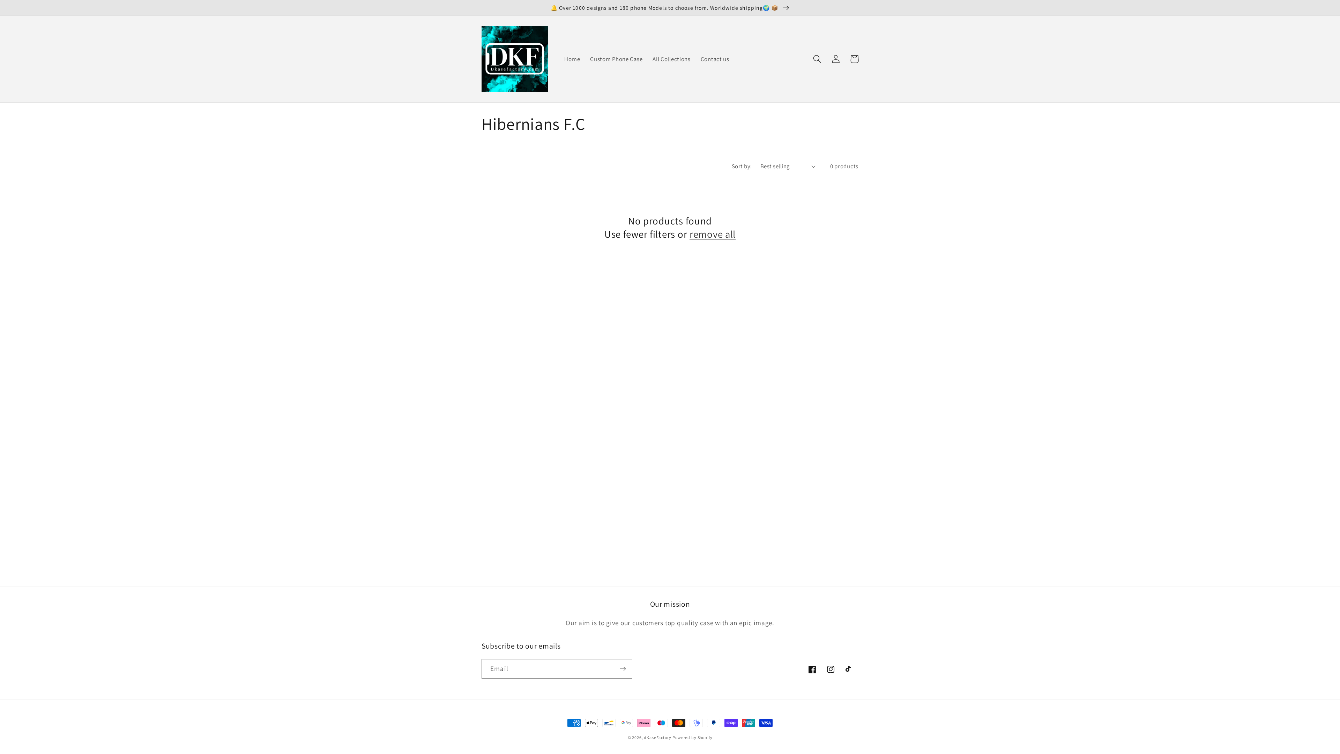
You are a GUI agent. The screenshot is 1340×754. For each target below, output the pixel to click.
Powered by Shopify (692, 737)
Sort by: (742, 166)
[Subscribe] (622, 669)
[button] (817, 59)
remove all (713, 234)
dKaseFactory (657, 737)
